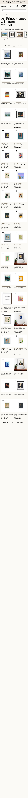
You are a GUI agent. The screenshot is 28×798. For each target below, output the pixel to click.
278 (18, 422)
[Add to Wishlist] (3, 49)
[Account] (10, 6)
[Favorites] (13, 6)
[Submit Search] (2, 11)
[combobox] (14, 10)
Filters (8, 45)
